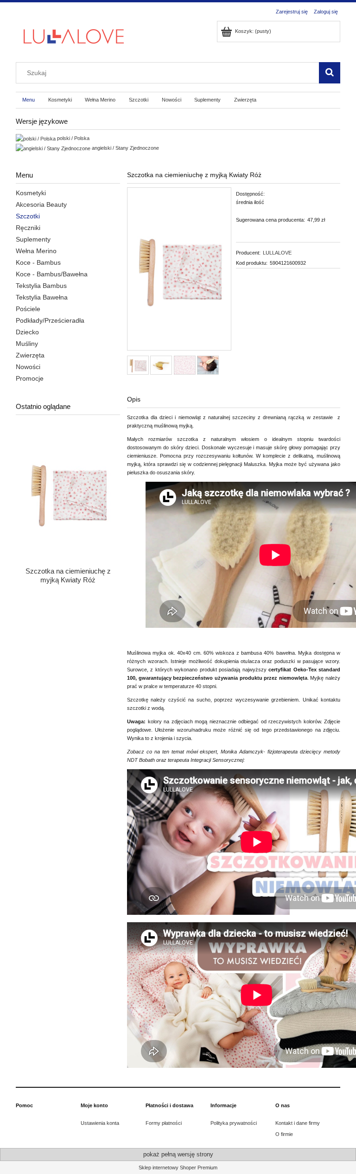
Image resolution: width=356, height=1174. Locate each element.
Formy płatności (164, 1123)
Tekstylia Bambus (41, 285)
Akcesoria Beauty (41, 204)
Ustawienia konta (100, 1123)
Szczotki (28, 216)
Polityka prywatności (233, 1123)
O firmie (284, 1134)
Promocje (30, 378)
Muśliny (27, 343)
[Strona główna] (74, 35)
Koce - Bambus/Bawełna (52, 274)
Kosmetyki (31, 193)
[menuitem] (29, 100)
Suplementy (33, 239)
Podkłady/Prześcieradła (50, 320)
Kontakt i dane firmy (297, 1123)
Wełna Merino (36, 251)
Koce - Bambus (38, 262)
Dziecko (27, 332)
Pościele (28, 309)
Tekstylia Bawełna (42, 297)
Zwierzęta (30, 355)
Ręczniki (28, 227)
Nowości (28, 366)
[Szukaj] (329, 72)
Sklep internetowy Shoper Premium (178, 1167)
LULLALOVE (277, 252)
